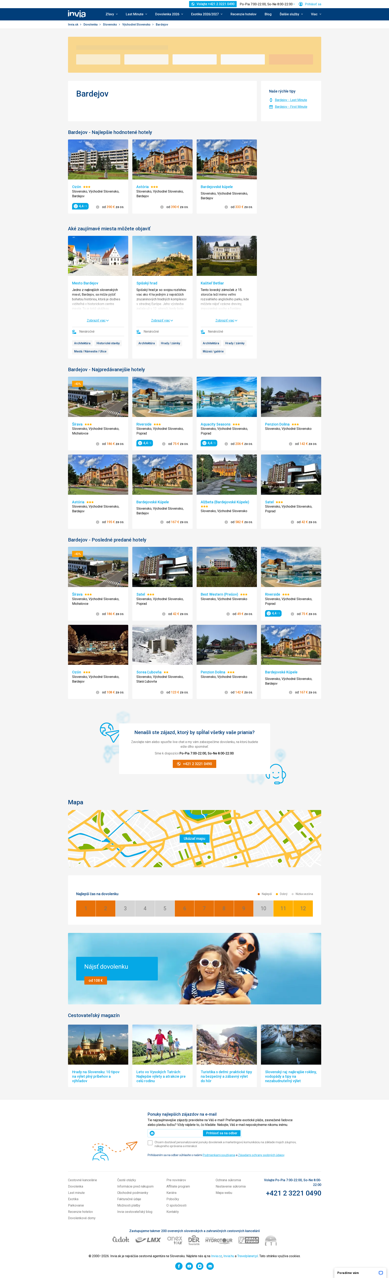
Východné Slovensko (136, 24)
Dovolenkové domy (82, 1218)
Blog (268, 14)
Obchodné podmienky (132, 1193)
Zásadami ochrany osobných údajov (261, 1155)
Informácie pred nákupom (135, 1186)
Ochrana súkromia (228, 1180)
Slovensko (110, 24)
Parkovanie (76, 1205)
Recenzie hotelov (243, 14)
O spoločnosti (176, 1205)
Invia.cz (216, 1256)
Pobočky (172, 1199)
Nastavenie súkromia (231, 1186)
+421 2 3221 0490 (293, 1193)
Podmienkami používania (219, 1155)
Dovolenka (91, 24)
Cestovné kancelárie (82, 1180)
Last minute (76, 1193)
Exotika (73, 1199)
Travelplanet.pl (247, 1256)
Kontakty (172, 1212)
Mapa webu (224, 1193)
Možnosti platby (128, 1205)
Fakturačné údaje (129, 1199)
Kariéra (171, 1193)
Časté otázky (126, 1180)
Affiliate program (178, 1186)
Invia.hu (228, 1256)
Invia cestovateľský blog (134, 1212)
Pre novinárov (176, 1180)
